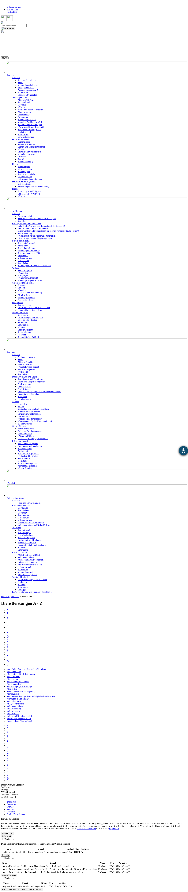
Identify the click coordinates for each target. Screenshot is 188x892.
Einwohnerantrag (25, 161)
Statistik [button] (5, 855)
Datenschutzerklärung (86, 828)
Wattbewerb (23, 372)
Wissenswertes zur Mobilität (30, 419)
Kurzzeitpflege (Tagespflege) (19, 721)
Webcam (21, 107)
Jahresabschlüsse (25, 169)
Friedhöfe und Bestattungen (30, 124)
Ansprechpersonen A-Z (28, 90)
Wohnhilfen (23, 273)
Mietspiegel (23, 275)
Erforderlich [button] (6, 836)
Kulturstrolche (13, 713)
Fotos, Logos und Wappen (29, 191)
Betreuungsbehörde (26, 297)
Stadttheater (23, 508)
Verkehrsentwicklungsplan (29, 414)
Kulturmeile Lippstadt (27, 574)
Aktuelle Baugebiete (26, 369)
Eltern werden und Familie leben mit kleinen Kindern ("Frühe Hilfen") (48, 231)
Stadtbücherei (23, 263)
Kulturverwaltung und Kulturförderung (35, 525)
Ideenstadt (22, 461)
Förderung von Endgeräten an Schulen (34, 265)
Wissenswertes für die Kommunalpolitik (35, 421)
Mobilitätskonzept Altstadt (29, 411)
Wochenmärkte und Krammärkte (32, 127)
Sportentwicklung (25, 330)
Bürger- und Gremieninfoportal (31, 147)
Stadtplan (22, 105)
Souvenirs (22, 547)
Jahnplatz (22, 335)
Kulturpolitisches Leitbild (29, 555)
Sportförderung (24, 332)
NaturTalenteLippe (26, 429)
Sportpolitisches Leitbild (28, 337)
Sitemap (10, 807)
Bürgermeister (24, 142)
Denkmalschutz (24, 386)
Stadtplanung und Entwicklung (31, 379)
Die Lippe (22, 589)
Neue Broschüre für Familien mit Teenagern (37, 218)
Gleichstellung (24, 114)
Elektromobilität (25, 424)
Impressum (11, 802)
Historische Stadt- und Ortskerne (32, 545)
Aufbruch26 (23, 451)
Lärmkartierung (24, 399)
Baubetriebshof (24, 132)
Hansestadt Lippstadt (27, 542)
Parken (21, 406)
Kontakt (10, 809)
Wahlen (21, 149)
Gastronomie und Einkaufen (30, 540)
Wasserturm (23, 569)
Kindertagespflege (14, 684)
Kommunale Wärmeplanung (30, 446)
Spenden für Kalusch (27, 80)
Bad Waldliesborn (25, 535)
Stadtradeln (22, 374)
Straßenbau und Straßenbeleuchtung (33, 409)
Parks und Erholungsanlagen (30, 431)
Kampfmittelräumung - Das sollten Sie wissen (26, 669)
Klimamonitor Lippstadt (28, 443)
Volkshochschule (14, 7)
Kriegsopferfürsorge (15, 704)
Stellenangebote (24, 184)
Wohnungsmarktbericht (28, 278)
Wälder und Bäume (26, 436)
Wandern (21, 327)
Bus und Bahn (24, 416)
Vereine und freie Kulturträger (31, 522)
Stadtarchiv (22, 513)
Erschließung (23, 389)
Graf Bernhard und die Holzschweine (34, 307)
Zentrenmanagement (26, 357)
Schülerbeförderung (26, 248)
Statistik (21, 159)
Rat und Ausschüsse (26, 144)
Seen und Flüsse (25, 433)
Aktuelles (15, 596)
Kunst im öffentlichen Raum (30, 565)
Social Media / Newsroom (29, 194)
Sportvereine (23, 315)
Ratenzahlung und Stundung (30, 179)
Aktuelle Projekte (25, 362)
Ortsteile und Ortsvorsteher (29, 152)
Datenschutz (12, 804)
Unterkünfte (23, 550)
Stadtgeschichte (24, 305)
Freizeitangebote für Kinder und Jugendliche (37, 236)
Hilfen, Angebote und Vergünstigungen (35, 238)
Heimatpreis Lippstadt (27, 562)
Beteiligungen (24, 171)
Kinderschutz (12, 679)
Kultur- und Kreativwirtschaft (30, 560)
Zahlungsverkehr (25, 176)
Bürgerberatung (24, 112)
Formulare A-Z (24, 92)
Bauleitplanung (24, 384)
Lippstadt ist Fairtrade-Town (30, 310)
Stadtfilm (21, 221)
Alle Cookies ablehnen (11, 889)
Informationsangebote (27, 463)
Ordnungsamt (23, 117)
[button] (97, 69)
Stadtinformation (25, 530)
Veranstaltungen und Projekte (30, 317)
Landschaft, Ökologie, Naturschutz (33, 438)
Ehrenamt (22, 285)
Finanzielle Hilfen (25, 300)
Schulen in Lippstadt (27, 243)
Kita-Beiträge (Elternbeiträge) (19, 686)
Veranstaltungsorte (26, 572)
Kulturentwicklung (26, 557)
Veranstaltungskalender (28, 85)
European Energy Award (28, 453)
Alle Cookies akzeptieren (32, 889)
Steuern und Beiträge (27, 174)
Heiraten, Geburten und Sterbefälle (33, 228)
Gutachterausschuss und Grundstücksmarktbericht (39, 391)
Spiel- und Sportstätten (27, 320)
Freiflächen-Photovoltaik (28, 456)
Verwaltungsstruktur (26, 154)
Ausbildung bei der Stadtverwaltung (33, 186)
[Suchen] (8, 28)
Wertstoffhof (23, 134)
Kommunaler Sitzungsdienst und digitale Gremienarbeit (31, 696)
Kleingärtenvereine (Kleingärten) (21, 691)
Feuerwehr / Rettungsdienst (29, 129)
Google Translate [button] (9, 875)
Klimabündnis (24, 458)
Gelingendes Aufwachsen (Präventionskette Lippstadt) (41, 226)
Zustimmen (9, 839)
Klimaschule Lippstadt (27, 466)
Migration (22, 290)
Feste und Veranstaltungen (29, 503)
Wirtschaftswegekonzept (28, 367)
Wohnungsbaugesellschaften (30, 280)
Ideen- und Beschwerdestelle (30, 110)
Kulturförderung (14, 709)
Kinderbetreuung (25, 233)
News (20, 82)
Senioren (21, 288)
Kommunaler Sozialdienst (18, 699)
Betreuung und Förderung (29, 250)
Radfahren (22, 322)
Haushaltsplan (24, 166)
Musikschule (12, 9)
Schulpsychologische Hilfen (30, 253)
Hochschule (12, 12)
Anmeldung (23, 246)
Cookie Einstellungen (16, 814)
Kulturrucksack (13, 711)
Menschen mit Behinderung (30, 293)
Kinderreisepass (13, 676)
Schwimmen (23, 325)
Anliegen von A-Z (26, 87)
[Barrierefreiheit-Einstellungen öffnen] (183, 450)
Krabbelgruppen (14, 701)
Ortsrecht (22, 157)
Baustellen (22, 396)
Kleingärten (12, 689)
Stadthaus (5, 596)
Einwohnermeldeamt (27, 119)
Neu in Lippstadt (25, 270)
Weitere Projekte (25, 468)
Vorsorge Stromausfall (27, 95)
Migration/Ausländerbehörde (30, 122)
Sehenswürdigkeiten (26, 537)
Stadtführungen (24, 532)
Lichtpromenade (25, 567)
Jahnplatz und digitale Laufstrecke (32, 579)
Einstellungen (7, 833)
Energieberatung (25, 448)
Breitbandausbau (25, 364)
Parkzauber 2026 (25, 216)
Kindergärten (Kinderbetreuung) (21, 674)
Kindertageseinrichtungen (18, 681)
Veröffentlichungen (26, 137)
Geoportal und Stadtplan (28, 394)
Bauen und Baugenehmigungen (31, 382)
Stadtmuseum (23, 515)
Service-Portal (24, 102)
